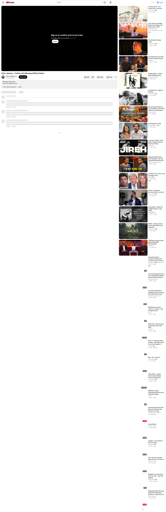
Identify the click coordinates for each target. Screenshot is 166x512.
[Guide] (3, 2)
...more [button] (19, 87)
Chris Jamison (10, 76)
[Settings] (153, 2)
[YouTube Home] (10, 2)
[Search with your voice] (110, 2)
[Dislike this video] (92, 77)
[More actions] (116, 77)
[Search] (104, 2)
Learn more (73, 38)
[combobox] (79, 2)
